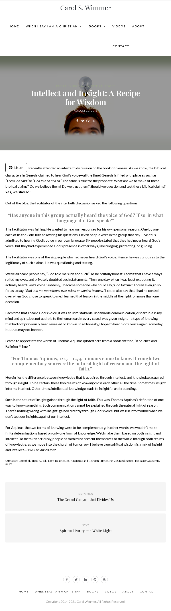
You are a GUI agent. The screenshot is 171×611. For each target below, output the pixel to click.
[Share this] (77, 121)
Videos (119, 26)
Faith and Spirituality (72, 86)
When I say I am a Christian (52, 26)
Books (95, 26)
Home (14, 26)
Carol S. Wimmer (85, 7)
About (138, 26)
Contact (120, 46)
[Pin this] (94, 121)
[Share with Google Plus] (88, 121)
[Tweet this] (83, 121)
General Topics (103, 86)
